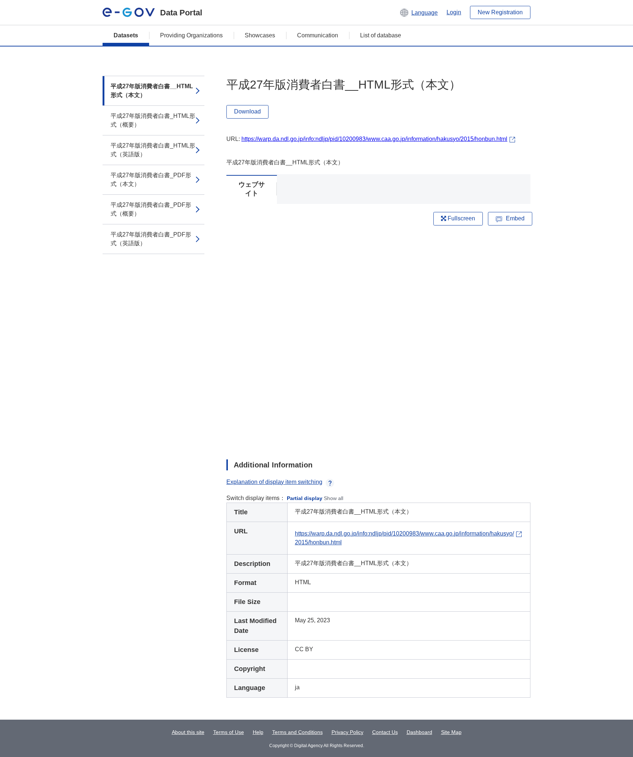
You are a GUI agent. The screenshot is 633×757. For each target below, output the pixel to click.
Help (258, 732)
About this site (188, 732)
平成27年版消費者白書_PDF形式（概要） (151, 209)
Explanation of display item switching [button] (274, 482)
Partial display (304, 498)
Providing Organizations (191, 35)
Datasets (126, 35)
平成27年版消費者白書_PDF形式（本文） (151, 179)
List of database (380, 35)
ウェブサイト (251, 189)
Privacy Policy (347, 732)
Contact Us (385, 732)
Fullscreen (460, 218)
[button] (418, 12)
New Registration (500, 12)
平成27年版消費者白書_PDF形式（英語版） (151, 238)
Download (247, 111)
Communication (317, 35)
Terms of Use (228, 732)
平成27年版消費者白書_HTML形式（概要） (153, 120)
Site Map (451, 732)
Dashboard (419, 732)
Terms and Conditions (297, 732)
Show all (333, 498)
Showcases (260, 35)
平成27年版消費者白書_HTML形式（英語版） (153, 149)
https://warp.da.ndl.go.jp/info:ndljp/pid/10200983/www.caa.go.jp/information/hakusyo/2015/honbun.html (374, 139)
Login (454, 12)
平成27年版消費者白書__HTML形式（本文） (152, 90)
